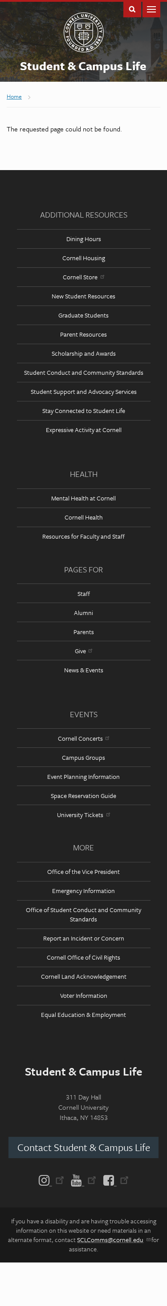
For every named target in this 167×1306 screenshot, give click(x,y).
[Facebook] (114, 1179)
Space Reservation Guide (83, 795)
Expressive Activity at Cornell (84, 429)
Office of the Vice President (83, 871)
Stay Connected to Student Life (83, 410)
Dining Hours (83, 238)
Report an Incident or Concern (83, 938)
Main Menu (151, 8)
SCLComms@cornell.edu (110, 1239)
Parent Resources (83, 334)
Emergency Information (83, 890)
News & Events (83, 670)
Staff (83, 593)
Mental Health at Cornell (83, 498)
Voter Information (83, 995)
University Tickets (80, 814)
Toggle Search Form (132, 8)
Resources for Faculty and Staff (83, 536)
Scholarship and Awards (84, 353)
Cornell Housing (83, 257)
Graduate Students (83, 315)
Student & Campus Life (83, 65)
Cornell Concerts (80, 738)
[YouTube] (83, 1179)
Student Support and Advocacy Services (84, 391)
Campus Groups (83, 757)
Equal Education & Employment (83, 1014)
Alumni (83, 612)
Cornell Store (80, 277)
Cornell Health (84, 517)
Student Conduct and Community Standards (83, 372)
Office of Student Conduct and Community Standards (83, 914)
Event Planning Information (83, 776)
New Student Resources (83, 296)
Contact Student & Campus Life (83, 1147)
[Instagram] (53, 1179)
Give (80, 650)
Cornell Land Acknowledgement (83, 976)
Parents (83, 631)
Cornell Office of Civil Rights (83, 957)
